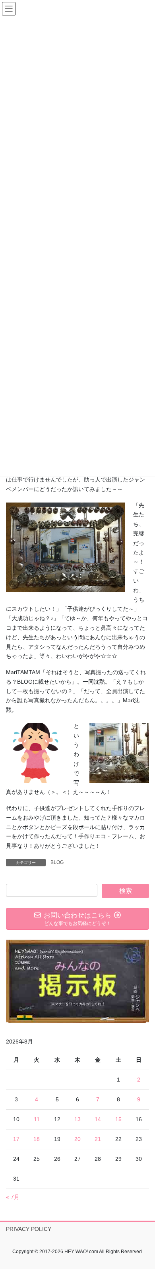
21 (98, 1139)
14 (98, 1119)
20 (77, 1139)
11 (37, 1119)
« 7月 (12, 1197)
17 (16, 1139)
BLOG (57, 862)
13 (77, 1119)
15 (118, 1119)
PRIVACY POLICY (28, 1229)
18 (36, 1139)
